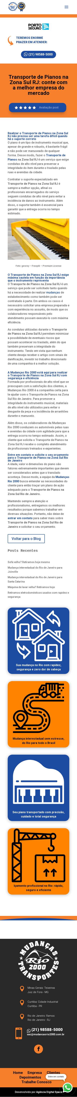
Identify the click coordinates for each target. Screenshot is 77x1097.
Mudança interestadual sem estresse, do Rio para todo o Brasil (38, 741)
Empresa (35, 1073)
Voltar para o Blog (26, 539)
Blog (50, 1077)
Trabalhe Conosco (36, 1082)
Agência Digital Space (49, 1092)
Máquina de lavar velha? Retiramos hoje (31, 587)
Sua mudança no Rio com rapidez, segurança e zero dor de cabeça (38, 667)
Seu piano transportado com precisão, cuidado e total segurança (38, 814)
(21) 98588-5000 (40, 54)
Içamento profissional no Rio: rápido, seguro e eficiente (38, 888)
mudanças (53, 292)
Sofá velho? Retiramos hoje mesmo (29, 562)
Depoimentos (30, 1077)
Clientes (53, 1073)
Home (18, 1073)
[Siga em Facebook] (38, 1049)
